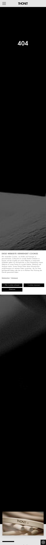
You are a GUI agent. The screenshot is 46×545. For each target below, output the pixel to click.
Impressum (14, 278)
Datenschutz (6, 278)
